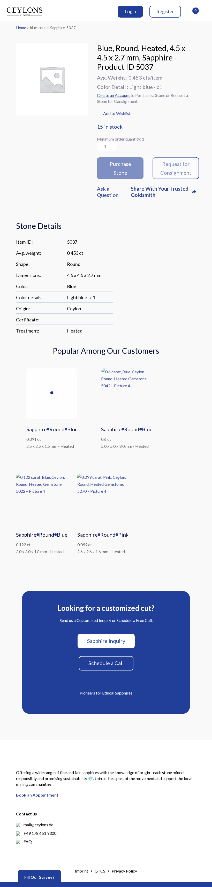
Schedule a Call (106, 663)
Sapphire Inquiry (106, 641)
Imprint (81, 870)
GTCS (100, 870)
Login (130, 11)
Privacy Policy (124, 870)
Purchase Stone (120, 168)
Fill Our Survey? (39, 877)
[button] (114, 114)
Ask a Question (108, 192)
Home (21, 27)
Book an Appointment (37, 794)
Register (165, 11)
